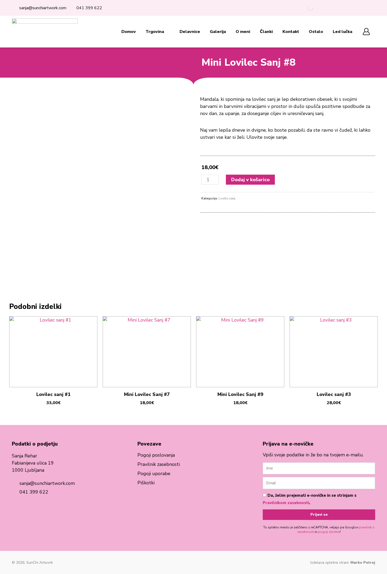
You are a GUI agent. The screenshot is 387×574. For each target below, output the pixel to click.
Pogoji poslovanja (156, 455)
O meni (243, 32)
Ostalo (316, 32)
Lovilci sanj (227, 198)
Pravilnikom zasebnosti (286, 502)
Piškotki (146, 482)
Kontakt (290, 32)
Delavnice (190, 32)
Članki (266, 32)
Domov (128, 32)
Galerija (218, 32)
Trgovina (155, 32)
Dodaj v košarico (250, 179)
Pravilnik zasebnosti (158, 464)
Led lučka (342, 32)
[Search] (305, 8)
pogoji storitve (329, 532)
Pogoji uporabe (153, 473)
